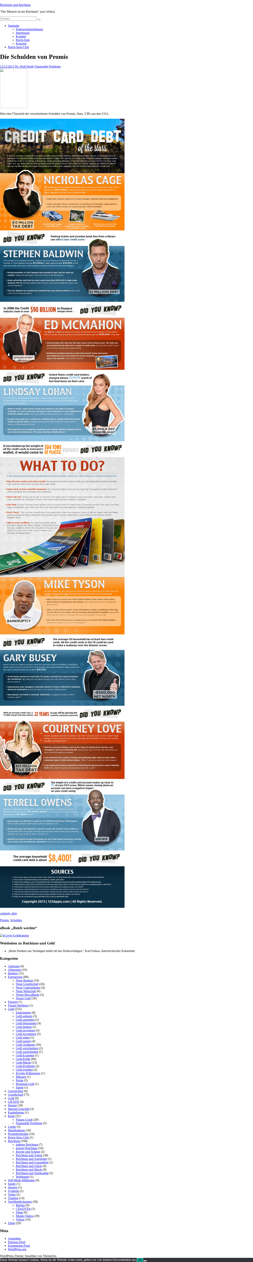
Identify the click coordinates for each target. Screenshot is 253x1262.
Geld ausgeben (25, 1019)
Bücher (20, 1205)
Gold (11, 1098)
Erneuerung (15, 977)
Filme (19, 1212)
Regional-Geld (25, 1084)
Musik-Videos (24, 1216)
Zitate (11, 1223)
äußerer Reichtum (27, 1144)
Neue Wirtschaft (26, 991)
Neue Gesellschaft (27, 984)
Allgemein (14, 969)
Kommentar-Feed (19, 1245)
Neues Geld (23, 998)
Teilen (12, 1194)
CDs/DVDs (23, 1208)
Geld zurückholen (27, 1051)
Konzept (21, 43)
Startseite (13, 25)
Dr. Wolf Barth (24, 66)
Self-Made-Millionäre (21, 1180)
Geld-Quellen (24, 1069)
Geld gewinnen (25, 1030)
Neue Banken (24, 980)
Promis (4, 920)
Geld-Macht (23, 1062)
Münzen (21, 1076)
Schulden (16, 920)
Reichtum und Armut (29, 1155)
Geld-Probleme (25, 1066)
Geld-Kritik (23, 1059)
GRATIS (13, 1101)
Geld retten (23, 1037)
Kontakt (21, 36)
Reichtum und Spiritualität (32, 1173)
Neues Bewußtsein (27, 994)
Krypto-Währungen (28, 1073)
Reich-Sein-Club (18, 47)
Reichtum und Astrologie (31, 1159)
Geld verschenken (27, 1048)
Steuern (12, 1187)
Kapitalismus (16, 1112)
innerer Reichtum (26, 1148)
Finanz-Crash (24, 1119)
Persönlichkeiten (18, 1134)
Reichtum (14, 1141)
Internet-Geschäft (18, 1109)
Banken (13, 973)
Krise (11, 1116)
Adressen (14, 966)
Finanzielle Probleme (47, 66)
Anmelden (14, 1238)
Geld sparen (23, 1041)
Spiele (20, 1087)
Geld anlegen (24, 1016)
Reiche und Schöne (28, 1151)
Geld (11, 1009)
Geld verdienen (25, 1044)
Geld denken (24, 1027)
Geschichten (15, 1091)
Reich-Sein (23, 40)
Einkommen (23, 1012)
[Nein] (145, 1260)
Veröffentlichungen (20, 1201)
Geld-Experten (25, 1055)
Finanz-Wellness (18, 1005)
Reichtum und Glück (29, 1166)
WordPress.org (17, 1249)
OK (140, 1259)
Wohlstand (22, 1176)
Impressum (22, 32)
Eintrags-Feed (16, 1242)
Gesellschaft (15, 1094)
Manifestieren (16, 1130)
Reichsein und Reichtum (15, 5)
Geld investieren (26, 1034)
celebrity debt (8, 913)
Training (13, 1198)
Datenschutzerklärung (29, 29)
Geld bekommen (26, 1023)
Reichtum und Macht (29, 1169)
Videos (20, 1219)
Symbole (13, 1191)
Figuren (13, 1002)
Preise (19, 1080)
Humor (12, 1105)
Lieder (12, 1126)
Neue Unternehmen (28, 987)
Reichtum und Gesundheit (32, 1162)
